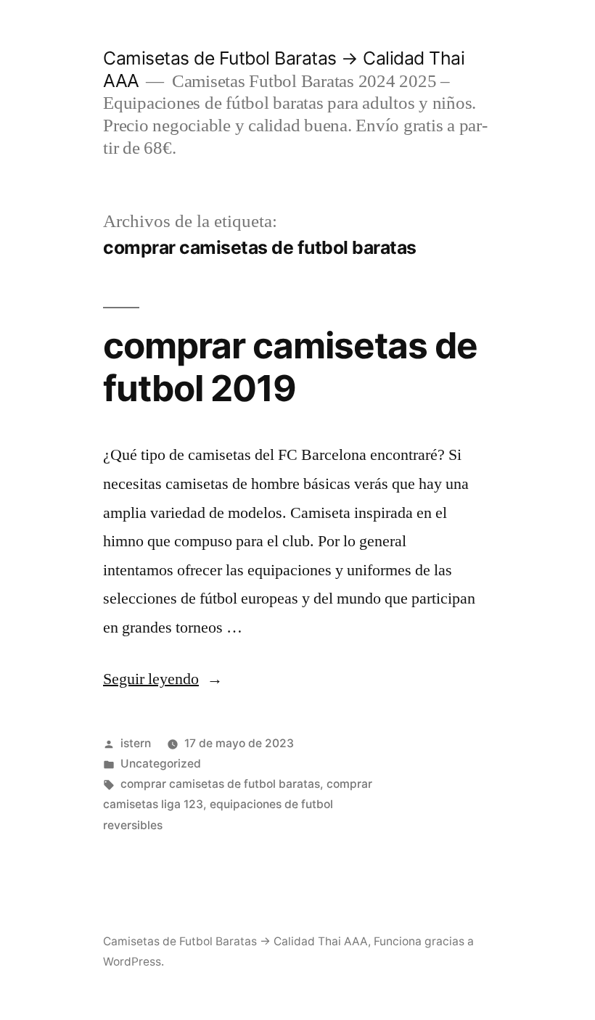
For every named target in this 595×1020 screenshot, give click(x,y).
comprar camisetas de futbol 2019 (290, 367)
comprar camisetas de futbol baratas (220, 784)
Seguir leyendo (163, 679)
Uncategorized (160, 763)
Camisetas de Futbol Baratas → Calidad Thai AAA (235, 941)
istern (135, 743)
